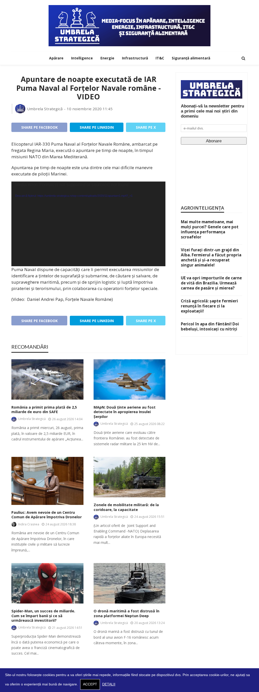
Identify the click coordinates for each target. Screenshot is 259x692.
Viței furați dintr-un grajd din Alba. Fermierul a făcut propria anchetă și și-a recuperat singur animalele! (211, 257)
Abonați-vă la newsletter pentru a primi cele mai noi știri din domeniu (212, 111)
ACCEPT (90, 684)
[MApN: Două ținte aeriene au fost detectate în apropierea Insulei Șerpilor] (130, 379)
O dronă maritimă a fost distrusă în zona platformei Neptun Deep (126, 613)
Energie (107, 58)
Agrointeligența (202, 208)
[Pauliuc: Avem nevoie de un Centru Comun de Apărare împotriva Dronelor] (47, 481)
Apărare (56, 58)
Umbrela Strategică (45, 108)
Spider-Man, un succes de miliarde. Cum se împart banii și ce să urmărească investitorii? (43, 616)
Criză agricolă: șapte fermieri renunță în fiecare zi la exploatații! (209, 306)
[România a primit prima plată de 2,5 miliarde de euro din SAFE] (47, 379)
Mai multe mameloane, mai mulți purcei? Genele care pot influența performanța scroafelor (210, 229)
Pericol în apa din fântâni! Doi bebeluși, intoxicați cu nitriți (210, 326)
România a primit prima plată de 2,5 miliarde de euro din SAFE (44, 409)
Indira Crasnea (28, 524)
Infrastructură (135, 58)
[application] (88, 224)
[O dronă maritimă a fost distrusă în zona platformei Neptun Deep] (130, 583)
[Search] (243, 58)
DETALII (108, 684)
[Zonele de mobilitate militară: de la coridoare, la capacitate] (130, 477)
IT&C (160, 58)
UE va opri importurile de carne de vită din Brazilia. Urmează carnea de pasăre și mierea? (211, 283)
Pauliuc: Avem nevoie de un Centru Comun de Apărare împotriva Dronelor (46, 515)
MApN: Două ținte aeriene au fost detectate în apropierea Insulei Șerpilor (125, 412)
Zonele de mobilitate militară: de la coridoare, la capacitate (126, 507)
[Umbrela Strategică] (129, 25)
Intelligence (82, 58)
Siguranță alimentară (191, 58)
